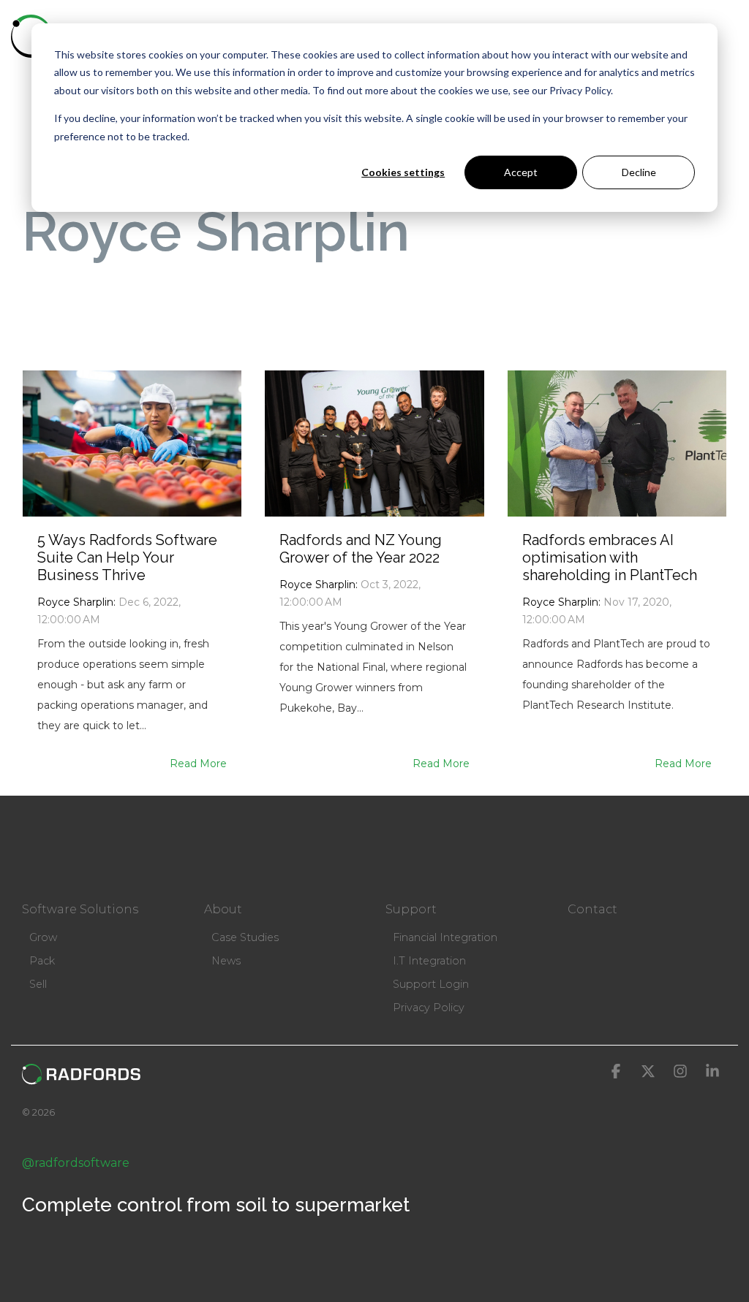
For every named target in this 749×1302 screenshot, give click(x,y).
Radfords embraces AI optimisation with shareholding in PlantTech (609, 557)
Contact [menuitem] (592, 909)
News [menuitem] (226, 960)
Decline (639, 172)
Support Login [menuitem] (431, 984)
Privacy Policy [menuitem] (428, 1007)
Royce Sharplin (75, 602)
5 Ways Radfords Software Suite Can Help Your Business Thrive (127, 557)
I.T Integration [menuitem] (429, 960)
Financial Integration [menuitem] (445, 937)
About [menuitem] (223, 909)
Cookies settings (403, 172)
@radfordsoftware (75, 1163)
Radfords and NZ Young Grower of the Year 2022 (360, 548)
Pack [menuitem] (42, 960)
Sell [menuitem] (38, 984)
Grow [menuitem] (43, 937)
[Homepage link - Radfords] (81, 1078)
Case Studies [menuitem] (245, 937)
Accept (521, 172)
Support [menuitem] (411, 909)
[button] (728, 35)
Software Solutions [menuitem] (80, 909)
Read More (198, 763)
